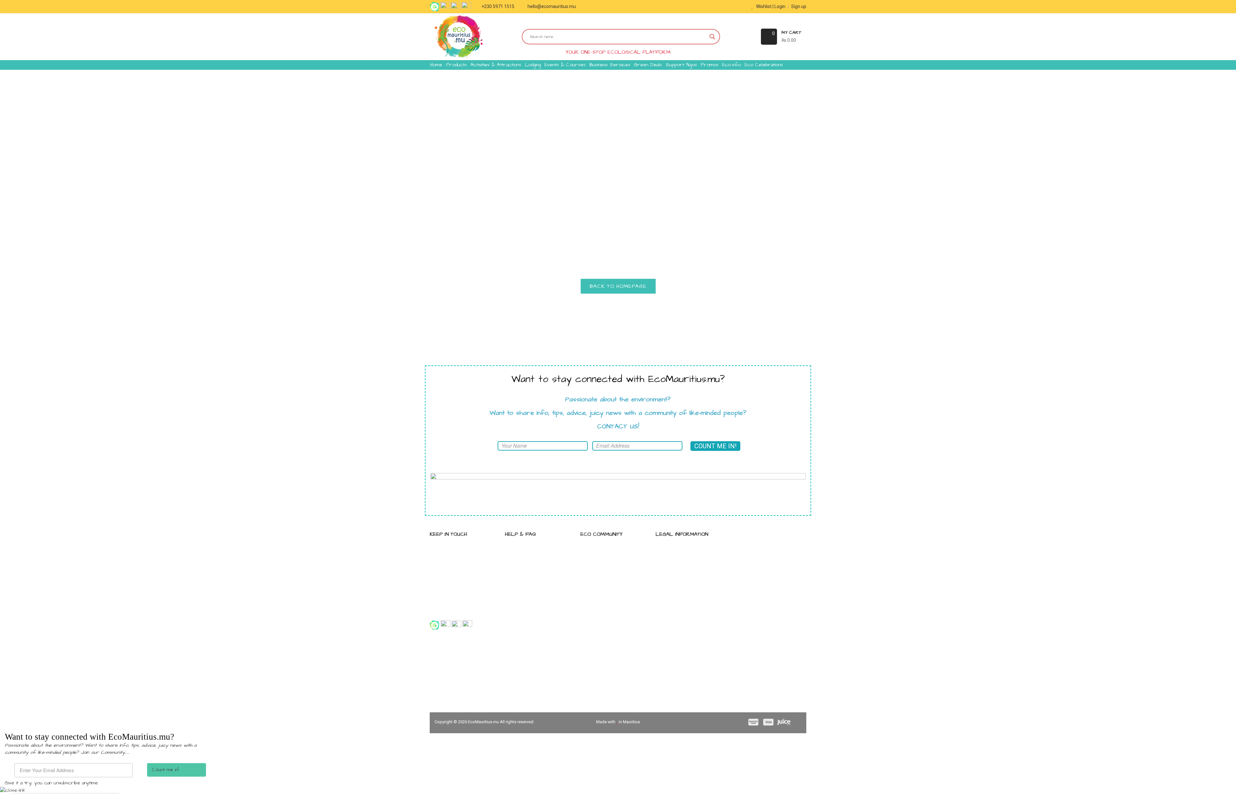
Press (593, 584)
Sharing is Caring (605, 550)
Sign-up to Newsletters (611, 573)
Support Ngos (681, 64)
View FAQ (522, 550)
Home (436, 64)
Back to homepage (618, 286)
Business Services (609, 64)
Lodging (533, 64)
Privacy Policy (677, 550)
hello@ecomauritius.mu (552, 6)
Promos (709, 64)
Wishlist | (764, 6)
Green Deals (648, 64)
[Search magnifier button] (712, 36)
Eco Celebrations (764, 64)
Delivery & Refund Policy (688, 584)
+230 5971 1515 (498, 6)
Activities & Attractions (496, 64)
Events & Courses (565, 64)
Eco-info (731, 64)
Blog (592, 561)
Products (456, 64)
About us (521, 573)
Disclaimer (674, 573)
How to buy (524, 561)
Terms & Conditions (684, 561)
